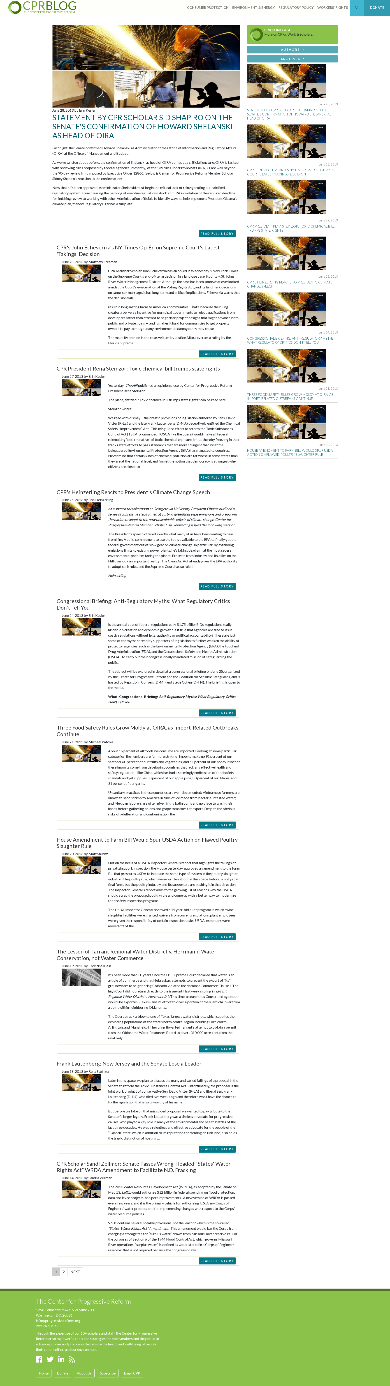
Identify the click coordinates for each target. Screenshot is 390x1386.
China (148, 772)
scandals (114, 778)
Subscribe (108, 1373)
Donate (62, 1373)
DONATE (377, 7)
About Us (84, 1373)
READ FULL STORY (217, 354)
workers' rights (332, 7)
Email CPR (132, 1373)
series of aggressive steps (128, 514)
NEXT (75, 1271)
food (220, 772)
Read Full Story (217, 233)
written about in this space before (193, 879)
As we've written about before (75, 162)
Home (44, 1373)
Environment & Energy (253, 7)
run (209, 772)
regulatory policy (296, 7)
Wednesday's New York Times (214, 271)
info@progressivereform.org (58, 1320)
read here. (218, 400)
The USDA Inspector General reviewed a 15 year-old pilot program (160, 909)
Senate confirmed (88, 148)
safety (229, 772)
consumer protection (208, 7)
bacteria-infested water (216, 798)
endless (200, 772)
